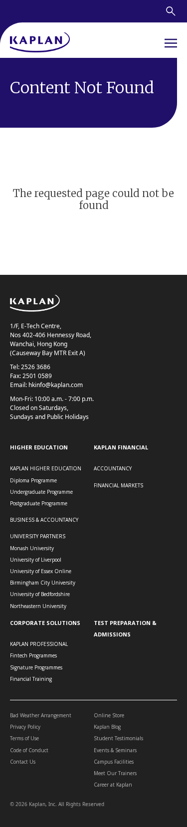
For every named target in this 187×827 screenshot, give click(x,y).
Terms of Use (24, 738)
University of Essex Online (40, 571)
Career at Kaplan (113, 784)
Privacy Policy (25, 726)
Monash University (32, 548)
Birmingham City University (42, 582)
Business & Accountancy (44, 519)
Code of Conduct (29, 750)
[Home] (40, 43)
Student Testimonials (118, 738)
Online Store (109, 715)
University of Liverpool (35, 559)
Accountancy (113, 468)
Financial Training (31, 678)
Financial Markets (118, 485)
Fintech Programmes (33, 655)
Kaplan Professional (39, 643)
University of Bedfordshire (40, 594)
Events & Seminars (115, 750)
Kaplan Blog (107, 726)
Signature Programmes (36, 667)
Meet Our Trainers (115, 773)
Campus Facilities (114, 761)
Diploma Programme (33, 480)
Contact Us (22, 761)
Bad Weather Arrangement (40, 715)
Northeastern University (38, 606)
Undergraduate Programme (41, 491)
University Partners (37, 536)
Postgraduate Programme (38, 503)
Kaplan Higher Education (45, 468)
